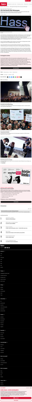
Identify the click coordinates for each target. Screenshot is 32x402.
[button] (31, 1)
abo (1, 301)
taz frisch (1, 334)
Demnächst (2, 344)
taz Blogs (1, 358)
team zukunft (2, 332)
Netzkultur (7, 6)
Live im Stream (2, 348)
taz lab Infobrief (2, 338)
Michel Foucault (2, 281)
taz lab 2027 (2, 352)
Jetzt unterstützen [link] (16, 68)
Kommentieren (6, 74)
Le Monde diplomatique (3, 362)
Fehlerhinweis (10, 74)
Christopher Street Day (3, 275)
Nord (1, 265)
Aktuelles (1, 287)
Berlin (1, 263)
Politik (1, 253)
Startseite (1, 6)
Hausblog (1, 289)
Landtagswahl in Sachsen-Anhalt (4, 273)
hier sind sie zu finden (26, 211)
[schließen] (31, 388)
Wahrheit (1, 267)
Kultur (4, 6)
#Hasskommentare (14, 72)
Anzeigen (1, 376)
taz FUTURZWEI (2, 360)
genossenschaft (2, 303)
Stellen (1, 293)
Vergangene (2, 350)
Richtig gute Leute (2, 277)
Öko (1, 255)
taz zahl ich (2, 336)
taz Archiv (1, 364)
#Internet (11, 72)
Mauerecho (2, 322)
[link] (12, 4)
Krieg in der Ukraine (3, 279)
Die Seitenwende (2, 291)
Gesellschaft (2, 257)
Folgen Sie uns (2, 247)
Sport (1, 261)
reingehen (1, 326)
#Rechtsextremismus (6, 72)
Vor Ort (1, 346)
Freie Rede (1, 324)
